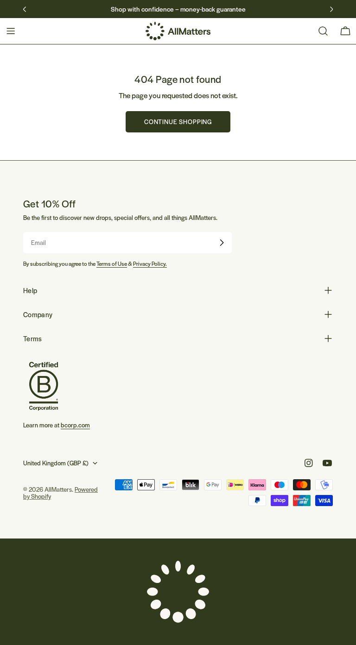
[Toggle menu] (10, 31)
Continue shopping (178, 121)
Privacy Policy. (150, 263)
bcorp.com (75, 424)
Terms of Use (111, 263)
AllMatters (58, 489)
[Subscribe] (221, 242)
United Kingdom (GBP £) (56, 462)
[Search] (323, 31)
